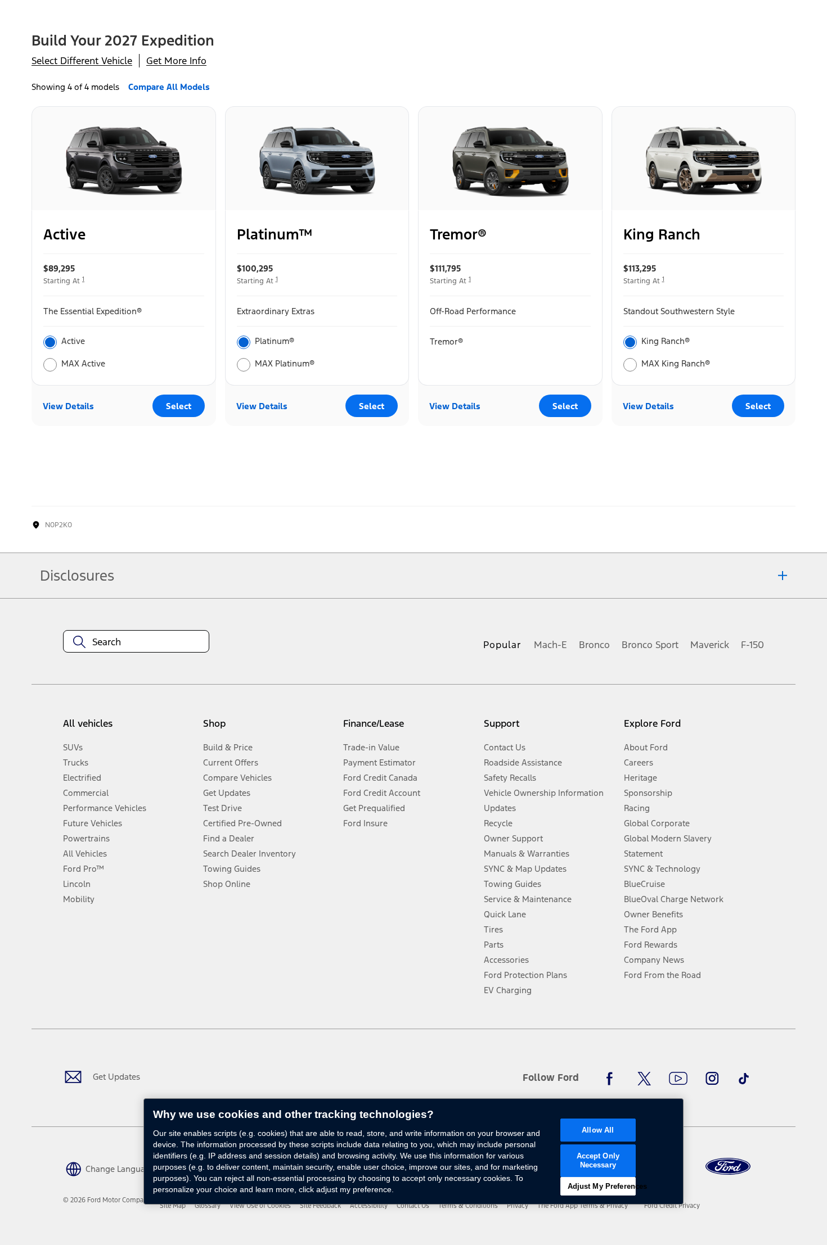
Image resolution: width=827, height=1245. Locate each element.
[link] (173, 1205)
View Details (68, 406)
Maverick (709, 645)
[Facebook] (612, 1078)
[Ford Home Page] (727, 1166)
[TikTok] (743, 1078)
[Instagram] (712, 1078)
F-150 (752, 645)
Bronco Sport (650, 645)
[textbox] (136, 642)
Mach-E (550, 645)
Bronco (594, 645)
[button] (109, 1168)
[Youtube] (678, 1078)
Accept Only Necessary (598, 1160)
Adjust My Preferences (602, 1186)
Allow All (598, 1130)
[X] (644, 1078)
